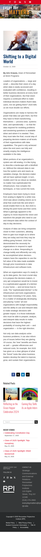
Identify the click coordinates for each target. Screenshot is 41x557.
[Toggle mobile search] (32, 9)
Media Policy (10, 527)
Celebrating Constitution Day (17, 437)
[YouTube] (4, 485)
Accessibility (24, 531)
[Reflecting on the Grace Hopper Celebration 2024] (30, 389)
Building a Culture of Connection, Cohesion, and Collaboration (10, 410)
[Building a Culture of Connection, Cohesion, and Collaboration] (11, 389)
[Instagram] (8, 481)
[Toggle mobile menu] (36, 9)
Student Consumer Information (16, 529)
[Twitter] (15, 481)
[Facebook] (4, 481)
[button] (4, 403)
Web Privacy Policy (25, 527)
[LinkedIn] (11, 481)
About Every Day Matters (10, 472)
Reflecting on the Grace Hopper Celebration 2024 (29, 408)
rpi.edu (25, 510)
